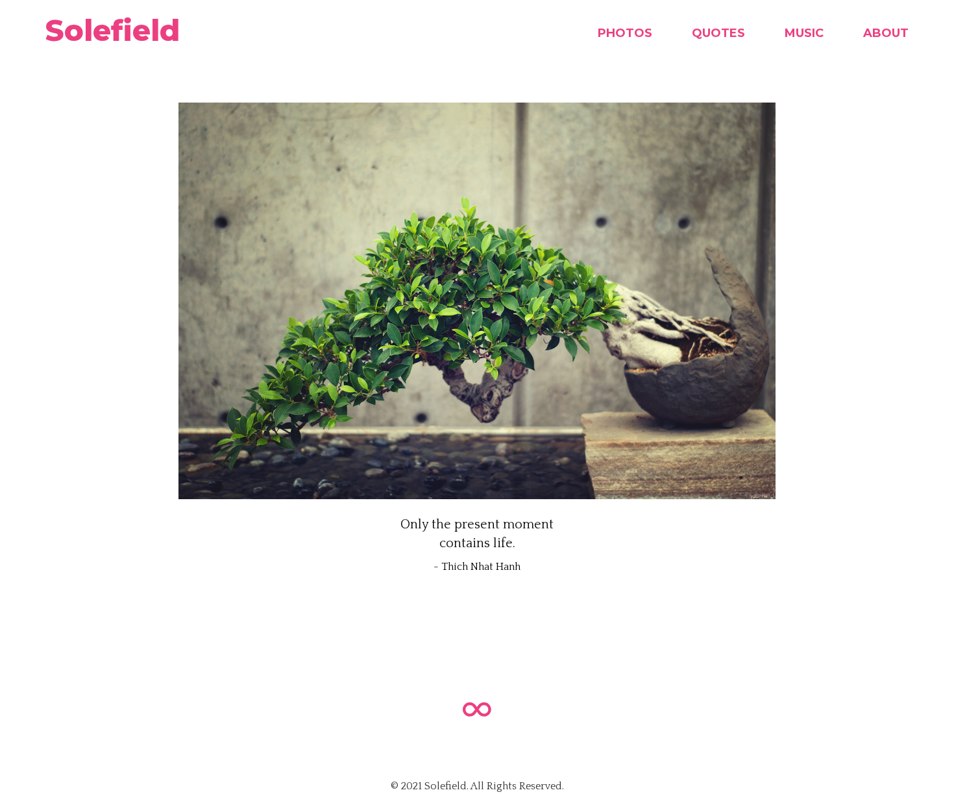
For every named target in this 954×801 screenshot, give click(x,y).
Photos (625, 33)
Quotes (718, 33)
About (886, 33)
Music (804, 33)
